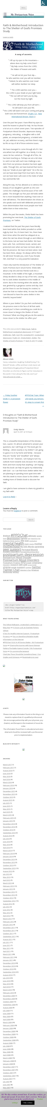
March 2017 (7, 765)
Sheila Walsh (26, 338)
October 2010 (8, 969)
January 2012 (8, 925)
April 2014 (6, 847)
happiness (34, 538)
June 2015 (6, 806)
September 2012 (9, 901)
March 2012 (7, 919)
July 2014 (6, 839)
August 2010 (7, 975)
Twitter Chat (11, 570)
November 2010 (9, 966)
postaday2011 (28, 335)
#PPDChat (19, 535)
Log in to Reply (9, 496)
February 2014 (8, 853)
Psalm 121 (33, 113)
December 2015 (9, 791)
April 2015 (6, 812)
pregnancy (37, 562)
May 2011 (6, 948)
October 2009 (8, 1002)
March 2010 (7, 990)
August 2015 (7, 800)
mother (38, 543)
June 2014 (6, 842)
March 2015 (7, 815)
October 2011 (8, 933)
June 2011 (6, 945)
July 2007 (6, 1082)
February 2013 (8, 886)
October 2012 (8, 898)
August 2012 (7, 904)
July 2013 (6, 874)
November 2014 (9, 827)
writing (16, 572)
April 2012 (6, 916)
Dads (4, 538)
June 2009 (6, 1013)
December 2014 (9, 824)
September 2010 (9, 972)
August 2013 (7, 871)
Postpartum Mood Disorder (17, 557)
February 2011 (8, 957)
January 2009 (8, 1028)
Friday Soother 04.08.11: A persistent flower (11, 398)
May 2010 (6, 984)
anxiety (39, 536)
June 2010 (6, 981)
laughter (17, 541)
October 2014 (8, 830)
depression (13, 538)
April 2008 (6, 1055)
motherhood (11, 546)
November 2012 (9, 895)
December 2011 (9, 927)
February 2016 (8, 785)
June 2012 (6, 910)
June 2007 (6, 1085)
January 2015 (8, 821)
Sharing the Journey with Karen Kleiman (25, 645)
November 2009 (9, 999)
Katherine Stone (8, 541)
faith (14, 335)
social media (32, 565)
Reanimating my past (30, 657)
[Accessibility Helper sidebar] (44, 3)
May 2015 (6, 809)
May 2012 (6, 913)
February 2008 (8, 1061)
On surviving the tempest (19, 651)
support (21, 567)
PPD (23, 562)
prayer (29, 563)
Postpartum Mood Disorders (21, 560)
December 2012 (9, 892)
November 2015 (9, 794)
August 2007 (7, 1079)
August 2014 (7, 836)
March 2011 (7, 954)
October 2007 (8, 1073)
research (14, 564)
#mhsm (6, 535)
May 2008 (6, 1052)
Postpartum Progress (11, 563)
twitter (36, 567)
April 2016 (6, 779)
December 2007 (9, 1067)
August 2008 (7, 1043)
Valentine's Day (25, 570)
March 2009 (7, 1022)
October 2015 (8, 797)
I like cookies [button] (27, 1102)
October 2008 (8, 1037)
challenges (7, 335)
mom (26, 544)
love (27, 540)
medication (33, 541)
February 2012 (8, 922)
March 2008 (7, 1058)
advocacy (32, 535)
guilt (29, 538)
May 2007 (6, 1088)
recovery (6, 565)
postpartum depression (22, 332)
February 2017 (8, 767)
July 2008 (6, 1046)
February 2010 (8, 993)
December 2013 (9, 859)
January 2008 (8, 1064)
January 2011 (8, 960)
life (21, 335)
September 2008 (9, 1040)
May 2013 (6, 877)
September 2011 (9, 936)
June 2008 (6, 1049)
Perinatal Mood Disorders (29, 552)
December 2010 (9, 963)
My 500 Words (27, 546)
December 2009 (9, 996)
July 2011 (6, 942)
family (24, 538)
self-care (23, 564)
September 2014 (9, 833)
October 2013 (8, 865)
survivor (28, 567)
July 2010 (6, 978)
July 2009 (6, 1010)
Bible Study (26, 329)
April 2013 (6, 880)
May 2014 (6, 845)
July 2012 (6, 907)
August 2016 (7, 770)
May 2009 (6, 1016)
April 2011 (6, 951)
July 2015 (6, 803)
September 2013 (9, 868)
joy (39, 538)
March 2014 (7, 850)
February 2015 (8, 818)
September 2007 (9, 1076)
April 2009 (6, 1019)
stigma (7, 567)
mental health (13, 543)
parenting (39, 546)
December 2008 (9, 1031)
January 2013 (8, 889)
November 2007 (9, 1070)
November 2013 (9, 862)
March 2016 (7, 782)
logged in (17, 511)
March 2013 (7, 883)
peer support (12, 549)
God (18, 335)
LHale (40, 341)
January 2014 (8, 856)
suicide (13, 567)
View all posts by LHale (12, 377)
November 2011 (9, 930)
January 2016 (8, 788)
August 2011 (7, 939)
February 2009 (8, 1025)
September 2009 (9, 1005)
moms (31, 544)
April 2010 (6, 987)
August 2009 (7, 1007)
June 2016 (6, 773)
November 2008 (9, 1034)
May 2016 (6, 776)
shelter (34, 338)
